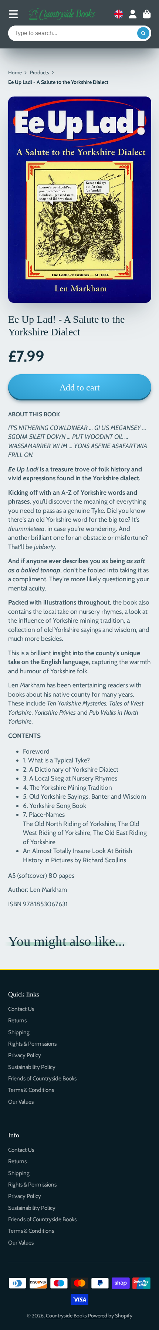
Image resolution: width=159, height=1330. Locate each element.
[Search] (143, 33)
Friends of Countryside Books (42, 1078)
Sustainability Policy (31, 1066)
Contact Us (21, 1008)
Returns (17, 1020)
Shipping (19, 1032)
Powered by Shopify (110, 1315)
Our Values (21, 1101)
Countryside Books (66, 1315)
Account (132, 14)
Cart (146, 14)
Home (15, 72)
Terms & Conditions (31, 1089)
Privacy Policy (24, 1055)
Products (39, 72)
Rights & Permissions (32, 1043)
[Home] (62, 14)
